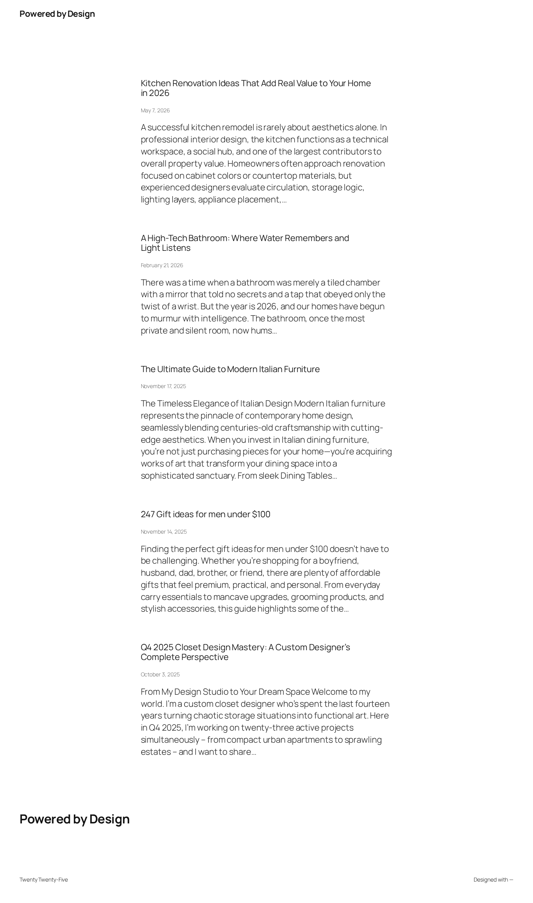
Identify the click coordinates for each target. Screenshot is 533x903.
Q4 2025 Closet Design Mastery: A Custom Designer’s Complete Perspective (245, 652)
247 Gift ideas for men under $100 (206, 514)
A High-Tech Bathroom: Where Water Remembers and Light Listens (245, 243)
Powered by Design (57, 14)
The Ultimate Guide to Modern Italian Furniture (230, 369)
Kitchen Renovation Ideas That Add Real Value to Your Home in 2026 (256, 88)
